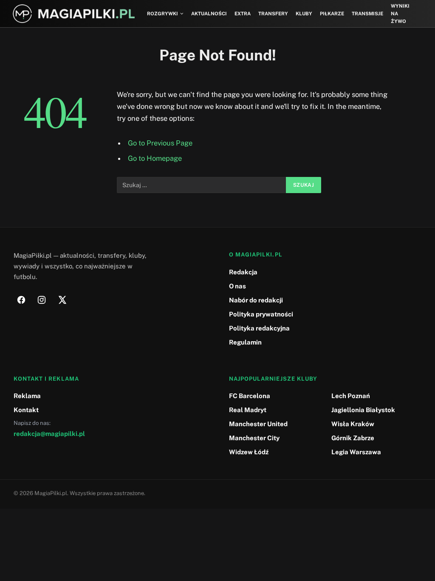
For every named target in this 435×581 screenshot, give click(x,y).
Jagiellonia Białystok (363, 409)
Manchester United (258, 423)
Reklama (27, 395)
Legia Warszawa (356, 452)
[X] (62, 300)
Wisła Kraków (352, 423)
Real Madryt (247, 409)
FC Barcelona (249, 395)
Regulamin (245, 342)
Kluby (304, 14)
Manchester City (254, 437)
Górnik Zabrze (352, 437)
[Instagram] (41, 300)
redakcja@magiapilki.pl (49, 433)
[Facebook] (21, 300)
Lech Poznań (350, 395)
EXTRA (242, 14)
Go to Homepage (155, 158)
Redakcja (243, 272)
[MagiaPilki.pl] (74, 14)
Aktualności (209, 14)
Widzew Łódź (248, 452)
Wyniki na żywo (400, 14)
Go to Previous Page (160, 143)
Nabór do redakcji (256, 300)
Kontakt (26, 409)
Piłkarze (332, 14)
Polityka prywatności (261, 314)
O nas (237, 286)
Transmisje (367, 14)
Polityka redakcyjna (259, 328)
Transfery (273, 14)
